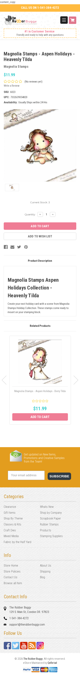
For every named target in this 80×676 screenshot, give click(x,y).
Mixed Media (11, 536)
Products (45, 530)
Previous (4, 380)
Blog (42, 577)
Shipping (45, 571)
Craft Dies (10, 530)
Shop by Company (51, 512)
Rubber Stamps (49, 524)
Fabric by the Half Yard (17, 542)
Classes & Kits (12, 524)
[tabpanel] (40, 380)
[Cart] (72, 22)
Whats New (47, 507)
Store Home (11, 565)
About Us (45, 565)
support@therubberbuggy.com (27, 624)
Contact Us (10, 577)
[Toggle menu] (64, 20)
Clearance (10, 507)
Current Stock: (40, 202)
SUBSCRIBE (59, 476)
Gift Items (9, 512)
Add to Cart (40, 417)
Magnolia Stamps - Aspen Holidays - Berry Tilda (40, 391)
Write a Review (12, 85)
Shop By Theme (13, 518)
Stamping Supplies (51, 536)
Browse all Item (13, 583)
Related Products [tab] (40, 326)
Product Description (40, 260)
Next (76, 380)
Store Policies (12, 571)
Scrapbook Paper (50, 518)
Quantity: (30, 214)
